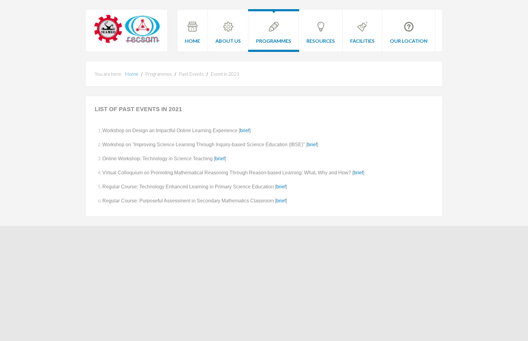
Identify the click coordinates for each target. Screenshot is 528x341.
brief (244, 130)
